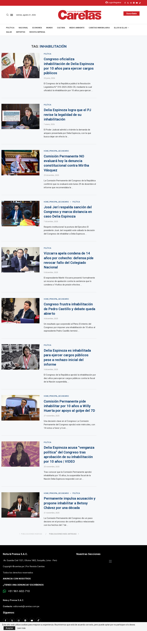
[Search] (7, 15)
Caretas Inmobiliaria (99, 28)
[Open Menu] (11, 15)
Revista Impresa (37, 32)
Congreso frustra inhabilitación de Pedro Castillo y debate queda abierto (69, 309)
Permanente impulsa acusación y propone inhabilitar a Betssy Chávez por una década (69, 503)
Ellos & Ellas (120, 28)
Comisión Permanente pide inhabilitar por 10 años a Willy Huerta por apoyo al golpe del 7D (69, 406)
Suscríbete (131, 13)
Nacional (23, 28)
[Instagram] (131, 3)
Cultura (61, 28)
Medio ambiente (76, 28)
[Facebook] (125, 3)
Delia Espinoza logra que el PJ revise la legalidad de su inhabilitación (67, 114)
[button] (110, 561)
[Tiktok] (140, 3)
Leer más (21, 628)
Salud (9, 32)
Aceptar (9, 628)
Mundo (49, 28)
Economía (37, 28)
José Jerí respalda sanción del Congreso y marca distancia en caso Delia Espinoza (68, 212)
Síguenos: (8, 612)
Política (10, 28)
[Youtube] (137, 3)
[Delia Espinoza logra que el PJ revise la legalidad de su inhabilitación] (20, 116)
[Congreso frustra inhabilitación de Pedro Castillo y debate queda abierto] (20, 310)
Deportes (20, 32)
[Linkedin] (134, 3)
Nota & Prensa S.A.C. (15, 554)
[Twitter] (128, 3)
